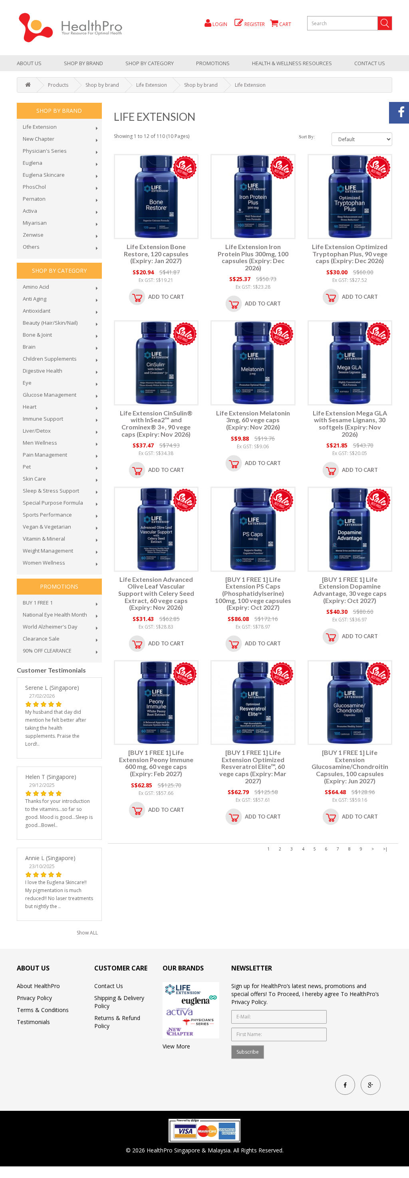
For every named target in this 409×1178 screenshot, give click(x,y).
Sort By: (307, 136)
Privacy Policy (34, 998)
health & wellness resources (292, 63)
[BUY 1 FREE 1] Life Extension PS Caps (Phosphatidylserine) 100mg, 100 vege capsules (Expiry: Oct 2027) (253, 593)
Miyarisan (35, 222)
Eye (27, 382)
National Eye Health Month (55, 614)
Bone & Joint (37, 334)
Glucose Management (49, 394)
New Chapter (38, 138)
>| (385, 849)
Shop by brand (83, 63)
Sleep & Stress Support (51, 490)
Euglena (32, 162)
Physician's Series (45, 150)
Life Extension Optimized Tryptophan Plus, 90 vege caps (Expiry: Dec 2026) (349, 253)
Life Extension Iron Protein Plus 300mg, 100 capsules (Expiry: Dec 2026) (253, 257)
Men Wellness (40, 442)
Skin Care (34, 478)
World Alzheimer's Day (50, 626)
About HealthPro (38, 986)
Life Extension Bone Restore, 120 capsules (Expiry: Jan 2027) (156, 253)
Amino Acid (36, 286)
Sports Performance (47, 514)
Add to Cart (166, 297)
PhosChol (34, 186)
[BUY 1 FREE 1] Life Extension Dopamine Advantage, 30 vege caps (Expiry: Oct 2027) (350, 589)
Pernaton (34, 198)
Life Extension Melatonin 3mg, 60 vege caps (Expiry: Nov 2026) (253, 420)
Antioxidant (36, 310)
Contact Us (369, 63)
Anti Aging (34, 298)
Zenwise (33, 234)
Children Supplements (50, 358)
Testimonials (33, 1022)
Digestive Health (42, 370)
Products (58, 85)
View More (176, 1046)
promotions (213, 63)
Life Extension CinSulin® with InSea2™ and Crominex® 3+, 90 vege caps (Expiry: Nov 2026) (156, 423)
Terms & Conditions (43, 1010)
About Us (29, 63)
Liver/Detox (37, 430)
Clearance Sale (41, 638)
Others (31, 246)
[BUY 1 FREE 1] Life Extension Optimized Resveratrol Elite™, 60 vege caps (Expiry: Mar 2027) (252, 766)
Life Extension (151, 85)
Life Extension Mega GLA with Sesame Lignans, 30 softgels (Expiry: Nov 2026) (350, 423)
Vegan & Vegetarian (47, 526)
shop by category (149, 63)
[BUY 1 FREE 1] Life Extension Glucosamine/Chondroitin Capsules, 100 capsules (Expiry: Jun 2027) (350, 766)
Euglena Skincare (44, 174)
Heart (29, 406)
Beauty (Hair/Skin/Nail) (50, 322)
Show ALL (87, 932)
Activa (30, 210)
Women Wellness (44, 562)
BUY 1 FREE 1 (38, 602)
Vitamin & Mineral (44, 538)
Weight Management (48, 550)
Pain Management (45, 454)
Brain (29, 346)
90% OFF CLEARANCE (47, 650)
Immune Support (43, 418)
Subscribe (247, 1051)
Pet (27, 466)
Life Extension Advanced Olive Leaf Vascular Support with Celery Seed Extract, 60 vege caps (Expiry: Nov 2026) (156, 593)
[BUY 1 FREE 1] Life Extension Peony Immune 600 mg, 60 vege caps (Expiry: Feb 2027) (156, 763)
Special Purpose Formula (53, 502)
